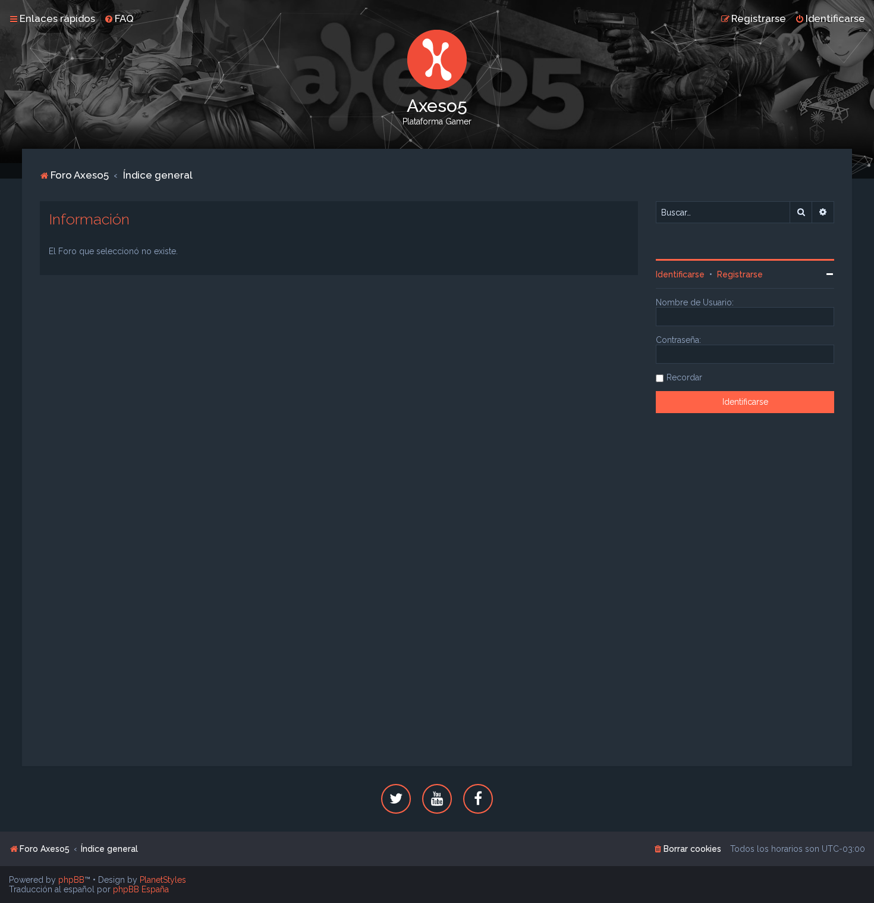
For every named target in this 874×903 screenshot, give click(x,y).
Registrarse (740, 274)
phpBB (71, 880)
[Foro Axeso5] (437, 59)
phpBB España (141, 889)
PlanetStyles (163, 880)
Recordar (684, 377)
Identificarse (680, 274)
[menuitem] (119, 18)
